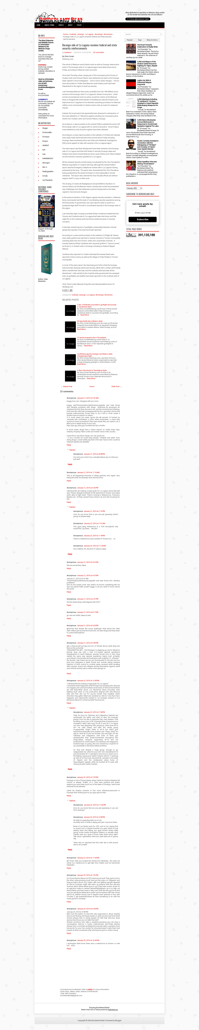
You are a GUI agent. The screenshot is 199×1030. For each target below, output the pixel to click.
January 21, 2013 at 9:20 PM (87, 625)
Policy (79, 25)
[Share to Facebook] (71, 290)
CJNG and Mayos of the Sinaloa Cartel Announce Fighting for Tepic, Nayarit (147, 64)
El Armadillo (47, 132)
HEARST (46, 145)
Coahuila (72, 34)
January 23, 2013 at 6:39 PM (87, 909)
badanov (68, 52)
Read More (84, 315)
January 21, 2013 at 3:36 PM (87, 488)
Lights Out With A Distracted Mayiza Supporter (144, 82)
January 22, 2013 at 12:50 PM (88, 681)
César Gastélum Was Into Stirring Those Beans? (147, 163)
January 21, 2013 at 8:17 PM (87, 612)
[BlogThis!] (66, 290)
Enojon (45, 141)
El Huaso (46, 137)
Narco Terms (49, 25)
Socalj (45, 176)
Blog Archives (152, 40)
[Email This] (63, 290)
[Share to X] (68, 290)
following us (113, 1010)
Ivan (44, 154)
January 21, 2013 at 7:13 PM (94, 511)
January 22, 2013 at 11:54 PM (88, 858)
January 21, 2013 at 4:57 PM (87, 575)
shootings (99, 34)
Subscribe (143, 219)
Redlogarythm (48, 171)
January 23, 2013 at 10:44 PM (88, 940)
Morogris (46, 163)
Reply (69, 445)
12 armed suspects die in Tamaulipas (91, 338)
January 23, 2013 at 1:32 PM (87, 875)
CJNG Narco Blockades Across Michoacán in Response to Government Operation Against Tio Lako (148, 123)
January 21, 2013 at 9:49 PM (87, 643)
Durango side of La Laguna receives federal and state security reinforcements (89, 46)
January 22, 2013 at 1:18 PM (94, 536)
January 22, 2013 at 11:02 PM (95, 805)
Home (38, 25)
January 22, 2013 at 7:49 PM (94, 712)
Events (61, 25)
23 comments (98, 52)
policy (44, 114)
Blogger (118, 1020)
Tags (140, 40)
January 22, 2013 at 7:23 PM (87, 777)
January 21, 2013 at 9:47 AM (88, 398)
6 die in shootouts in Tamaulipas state (92, 370)
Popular (130, 40)
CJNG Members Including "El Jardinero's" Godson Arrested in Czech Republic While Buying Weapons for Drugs (147, 103)
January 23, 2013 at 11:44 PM (95, 546)
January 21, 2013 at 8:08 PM (94, 454)
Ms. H (45, 167)
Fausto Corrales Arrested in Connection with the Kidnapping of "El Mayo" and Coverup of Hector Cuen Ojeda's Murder (148, 145)
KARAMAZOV (48, 158)
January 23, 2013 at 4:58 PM (94, 817)
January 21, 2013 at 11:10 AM (88, 472)
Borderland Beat (98, 1020)
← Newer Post (66, 386)
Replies (72, 450)
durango (80, 34)
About (70, 25)
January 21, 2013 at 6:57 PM (87, 599)
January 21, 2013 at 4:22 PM (87, 562)
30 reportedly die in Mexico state (89, 321)
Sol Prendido (48, 180)
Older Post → (116, 386)
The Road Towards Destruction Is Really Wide (147, 46)
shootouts (108, 34)
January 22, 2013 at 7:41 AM (94, 523)
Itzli (44, 150)
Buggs (45, 128)
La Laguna (89, 34)
